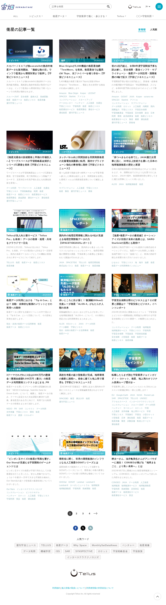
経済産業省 (128, 116)
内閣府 (146, 106)
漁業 (147, 262)
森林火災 (34, 97)
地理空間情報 (94, 262)
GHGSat (62, 482)
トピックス (35, 16)
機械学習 (45, 551)
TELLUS (10, 262)
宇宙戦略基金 (117, 113)
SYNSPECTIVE (84, 551)
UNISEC (143, 398)
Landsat (80, 482)
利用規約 (56, 588)
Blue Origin (73, 93)
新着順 (142, 29)
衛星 (8, 100)
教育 (72, 398)
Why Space (80, 545)
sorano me (148, 97)
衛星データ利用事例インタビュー (126, 266)
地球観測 (147, 327)
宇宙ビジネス (65, 106)
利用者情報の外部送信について (100, 588)
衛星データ (59, 16)
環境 (119, 116)
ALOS (114, 184)
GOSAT (124, 97)
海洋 (141, 262)
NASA (139, 395)
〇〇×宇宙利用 (144, 16)
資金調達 (22, 198)
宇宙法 (138, 414)
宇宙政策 (129, 113)
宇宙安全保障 (141, 109)
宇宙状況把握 (141, 334)
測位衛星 (131, 418)
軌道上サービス (144, 421)
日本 (152, 113)
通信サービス (94, 109)
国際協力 (115, 109)
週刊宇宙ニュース (14, 103)
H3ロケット (71, 324)
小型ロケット (148, 414)
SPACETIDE (71, 262)
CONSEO (116, 482)
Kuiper (83, 93)
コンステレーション (68, 100)
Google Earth (122, 395)
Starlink (72, 96)
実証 (18, 499)
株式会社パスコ (66, 266)
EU (113, 395)
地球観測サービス (119, 330)
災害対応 (135, 489)
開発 (90, 191)
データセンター (66, 103)
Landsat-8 (63, 485)
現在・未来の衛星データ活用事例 (21, 324)
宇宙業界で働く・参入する (91, 16)
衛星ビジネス (30, 100)
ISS (58, 551)
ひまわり (115, 262)
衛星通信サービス (67, 109)
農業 (137, 119)
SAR (21, 409)
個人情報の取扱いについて (73, 588)
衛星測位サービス (131, 492)
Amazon (62, 93)
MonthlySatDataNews (104, 545)
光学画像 (10, 412)
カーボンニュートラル (79, 485)
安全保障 (25, 97)
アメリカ (81, 96)
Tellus (120, 16)
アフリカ (134, 100)
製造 (131, 119)
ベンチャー (79, 103)
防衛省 (132, 122)
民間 (114, 116)
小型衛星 (125, 337)
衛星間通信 (81, 109)
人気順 (153, 29)
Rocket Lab (149, 395)
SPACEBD (63, 398)
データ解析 (64, 327)
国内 (152, 106)
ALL (15, 16)
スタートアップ (85, 100)
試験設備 (131, 421)
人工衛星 (90, 103)
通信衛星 (63, 113)
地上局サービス (138, 411)
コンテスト (30, 409)
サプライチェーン (139, 103)
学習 (149, 411)
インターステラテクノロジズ (141, 401)
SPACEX (63, 96)
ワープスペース (25, 188)
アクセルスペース (119, 401)
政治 (147, 113)
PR (15, 409)
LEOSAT (91, 93)
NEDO (9, 409)
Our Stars (10, 489)
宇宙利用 (77, 106)
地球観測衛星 (131, 184)
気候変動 (44, 97)
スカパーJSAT (12, 97)
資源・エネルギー (26, 415)
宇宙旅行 (129, 414)
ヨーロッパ (128, 408)
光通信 (99, 103)
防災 (131, 495)
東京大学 (80, 398)
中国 (147, 408)
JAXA (131, 97)
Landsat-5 (90, 482)
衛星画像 (41, 100)
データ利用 (116, 106)
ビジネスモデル (33, 492)
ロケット (127, 106)
